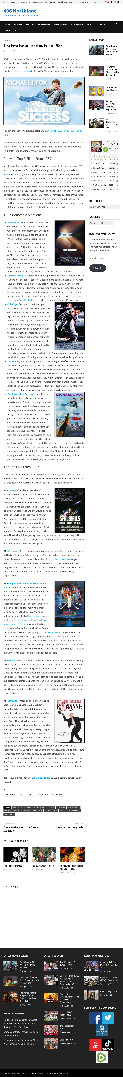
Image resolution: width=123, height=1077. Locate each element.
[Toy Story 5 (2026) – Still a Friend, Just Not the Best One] (96, 67)
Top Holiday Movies (12, 865)
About (90, 24)
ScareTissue (34, 615)
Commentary (37, 2)
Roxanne (27, 811)
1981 (53, 130)
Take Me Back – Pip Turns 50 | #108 (68, 963)
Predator (8, 811)
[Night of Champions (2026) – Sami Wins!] (96, 119)
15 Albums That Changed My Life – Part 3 (71, 867)
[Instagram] (115, 1)
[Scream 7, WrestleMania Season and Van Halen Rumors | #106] (51, 994)
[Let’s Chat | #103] (51, 1040)
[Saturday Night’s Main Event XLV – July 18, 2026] (96, 101)
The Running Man (51, 811)
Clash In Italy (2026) (108, 991)
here (5, 174)
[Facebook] (105, 1)
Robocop (18, 811)
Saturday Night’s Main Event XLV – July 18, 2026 (111, 105)
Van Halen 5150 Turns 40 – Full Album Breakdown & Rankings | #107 (69, 980)
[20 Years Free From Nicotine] (96, 87)
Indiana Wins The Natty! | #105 (67, 1013)
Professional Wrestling (87, 2)
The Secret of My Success (70, 811)
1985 (79, 130)
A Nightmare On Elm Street (28, 807)
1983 (66, 130)
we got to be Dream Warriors (47, 632)
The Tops (30, 24)
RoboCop (12, 304)
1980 (47, 130)
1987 (14, 807)
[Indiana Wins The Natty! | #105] (51, 1012)
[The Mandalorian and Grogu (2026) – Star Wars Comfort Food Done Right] (10, 993)
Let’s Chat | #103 (67, 1039)
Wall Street (9, 814)
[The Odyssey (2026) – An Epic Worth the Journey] (96, 46)
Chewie (7, 1031)
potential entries (22, 71)
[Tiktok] (118, 1)
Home (7, 24)
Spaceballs (37, 811)
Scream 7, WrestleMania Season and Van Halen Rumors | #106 (69, 998)
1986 (5, 134)
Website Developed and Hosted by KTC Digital (49, 1073)
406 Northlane (20, 10)
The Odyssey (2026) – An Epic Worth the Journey (112, 50)
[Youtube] (108, 1)
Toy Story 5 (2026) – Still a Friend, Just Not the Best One (112, 71)
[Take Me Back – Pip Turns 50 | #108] (51, 962)
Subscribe (98, 267)
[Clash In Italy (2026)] (91, 991)
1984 (73, 130)
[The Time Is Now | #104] (51, 1026)
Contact (9, 30)
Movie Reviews (60, 24)
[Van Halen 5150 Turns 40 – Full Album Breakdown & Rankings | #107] (51, 976)
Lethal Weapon (74, 807)
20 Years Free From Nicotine (112, 88)
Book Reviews (77, 24)
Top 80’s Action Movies (30, 300)
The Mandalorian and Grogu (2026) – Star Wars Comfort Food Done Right (28, 996)
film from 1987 (41, 777)
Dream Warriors (47, 807)
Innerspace (13, 222)
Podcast (18, 24)
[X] (112, 1)
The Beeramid (25, 2)
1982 (60, 130)
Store (99, 24)
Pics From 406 (49, 2)
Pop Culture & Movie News (66, 2)
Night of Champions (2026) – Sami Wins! (112, 123)
